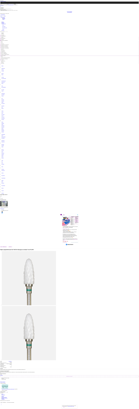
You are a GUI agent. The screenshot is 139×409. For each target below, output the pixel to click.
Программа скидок (4, 27)
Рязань (3, 19)
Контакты (3, 30)
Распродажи (3, 26)
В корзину (1, 375)
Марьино (4, 18)
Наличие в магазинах (69, 376)
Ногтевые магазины (4, 397)
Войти (2, 394)
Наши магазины (3, 17)
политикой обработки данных (71, 406)
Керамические (5, 246)
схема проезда (2, 208)
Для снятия (10, 246)
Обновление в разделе (3, 1)
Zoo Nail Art (10, 361)
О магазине (3, 399)
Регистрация (1, 5)
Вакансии (3, 398)
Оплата (3, 396)
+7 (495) (2, 14)
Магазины (3, 22)
